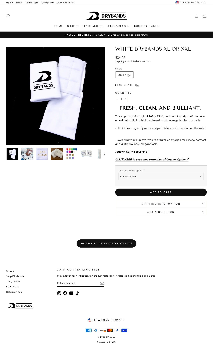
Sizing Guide (13, 281)
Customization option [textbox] (132, 170)
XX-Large (124, 75)
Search (10, 271)
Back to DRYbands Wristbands (109, 243)
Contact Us (47, 2)
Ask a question (160, 212)
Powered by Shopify (106, 342)
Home (9, 2)
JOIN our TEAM (66, 2)
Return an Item (14, 291)
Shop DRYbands (15, 276)
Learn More (32, 2)
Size (118, 68)
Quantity (123, 92)
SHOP (19, 2)
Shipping (120, 61)
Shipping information (160, 203)
